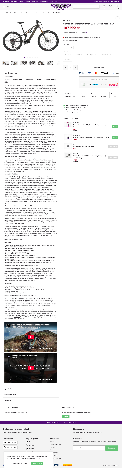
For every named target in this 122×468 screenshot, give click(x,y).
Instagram (32, 445)
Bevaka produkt (99, 67)
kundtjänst (17, 317)
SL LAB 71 (68, 60)
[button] (116, 7)
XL (83, 47)
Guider (51, 1)
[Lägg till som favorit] (117, 18)
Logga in (66, 416)
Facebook (31, 442)
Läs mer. (99, 432)
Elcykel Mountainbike (20, 12)
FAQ (56, 1)
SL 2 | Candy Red (106, 54)
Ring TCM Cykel (11, 447)
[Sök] (97, 6)
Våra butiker (34, 1)
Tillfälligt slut (113, 146)
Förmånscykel (44, 1)
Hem (4, 12)
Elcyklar (12, 12)
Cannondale (67, 21)
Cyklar (7, 12)
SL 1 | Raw (68, 54)
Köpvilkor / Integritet (55, 444)
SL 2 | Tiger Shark (91, 54)
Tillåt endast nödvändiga (20, 463)
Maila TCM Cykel (11, 442)
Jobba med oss (54, 455)
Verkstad (27, 1)
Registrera (111, 448)
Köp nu (115, 126)
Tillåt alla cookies (37, 463)
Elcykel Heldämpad (30, 12)
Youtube (31, 448)
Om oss (21, 1)
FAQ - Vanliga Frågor (55, 458)
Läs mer (39, 458)
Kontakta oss (53, 450)
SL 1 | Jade (79, 54)
